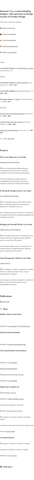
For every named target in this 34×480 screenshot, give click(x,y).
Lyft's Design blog (24, 326)
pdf (9, 138)
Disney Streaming (22, 82)
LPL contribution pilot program (9, 196)
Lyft (18, 91)
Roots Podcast (10, 431)
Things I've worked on (9, 34)
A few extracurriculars (9, 40)
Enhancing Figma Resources (8, 368)
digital (12, 138)
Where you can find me (10, 52)
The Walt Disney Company (25, 68)
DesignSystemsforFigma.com (17, 344)
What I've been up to (9, 28)
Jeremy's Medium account (16, 399)
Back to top (6, 302)
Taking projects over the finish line (10, 229)
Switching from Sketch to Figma (9, 162)
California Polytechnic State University (11, 122)
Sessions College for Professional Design (12, 114)
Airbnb (17, 99)
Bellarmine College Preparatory (9, 130)
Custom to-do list (5, 263)
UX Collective (12, 455)
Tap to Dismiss (12, 326)
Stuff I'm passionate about (10, 46)
